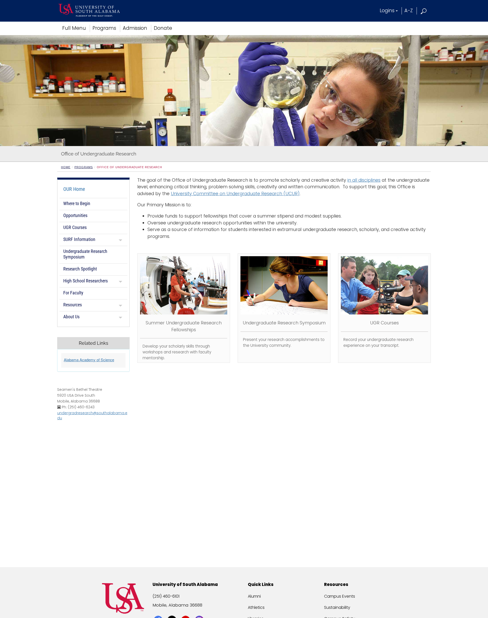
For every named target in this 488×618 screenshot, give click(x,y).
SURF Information (79, 239)
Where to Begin (76, 203)
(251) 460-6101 (165, 596)
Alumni (254, 596)
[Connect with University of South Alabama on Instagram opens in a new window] (200, 610)
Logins (387, 10)
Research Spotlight (80, 268)
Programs (104, 28)
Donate (163, 28)
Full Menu (74, 28)
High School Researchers (85, 280)
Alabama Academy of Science (89, 359)
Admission (135, 28)
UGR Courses (75, 227)
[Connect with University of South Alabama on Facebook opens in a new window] (158, 610)
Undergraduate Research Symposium (85, 254)
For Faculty (73, 292)
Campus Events (339, 596)
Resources (72, 304)
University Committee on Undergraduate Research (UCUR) (235, 194)
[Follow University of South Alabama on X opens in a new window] (172, 610)
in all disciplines (363, 180)
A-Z (408, 10)
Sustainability (337, 607)
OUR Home (74, 189)
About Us (71, 316)
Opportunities (75, 215)
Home (65, 167)
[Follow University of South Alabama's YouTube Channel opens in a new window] (186, 610)
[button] (424, 10)
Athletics (256, 607)
